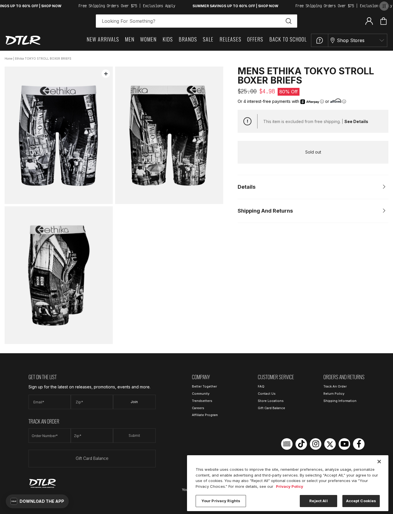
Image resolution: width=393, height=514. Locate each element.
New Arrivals (103, 39)
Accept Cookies (361, 500)
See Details (356, 121)
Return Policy (333, 394)
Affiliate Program (205, 415)
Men (129, 39)
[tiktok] (301, 444)
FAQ (261, 386)
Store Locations (271, 401)
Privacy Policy (289, 486)
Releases (230, 39)
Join (134, 402)
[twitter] (330, 444)
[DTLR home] (23, 40)
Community (200, 394)
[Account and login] (369, 20)
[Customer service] (319, 40)
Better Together (204, 386)
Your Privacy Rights (220, 500)
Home (8, 58)
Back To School (288, 39)
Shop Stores (351, 40)
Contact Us (267, 394)
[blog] (287, 444)
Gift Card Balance (92, 458)
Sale (208, 39)
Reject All (318, 500)
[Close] (379, 461)
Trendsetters (202, 401)
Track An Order (335, 386)
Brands (188, 39)
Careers (198, 408)
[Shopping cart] (383, 21)
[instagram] (315, 444)
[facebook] (359, 444)
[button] (37, 501)
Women (148, 39)
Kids (168, 39)
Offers (255, 39)
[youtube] (344, 444)
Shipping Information (339, 401)
